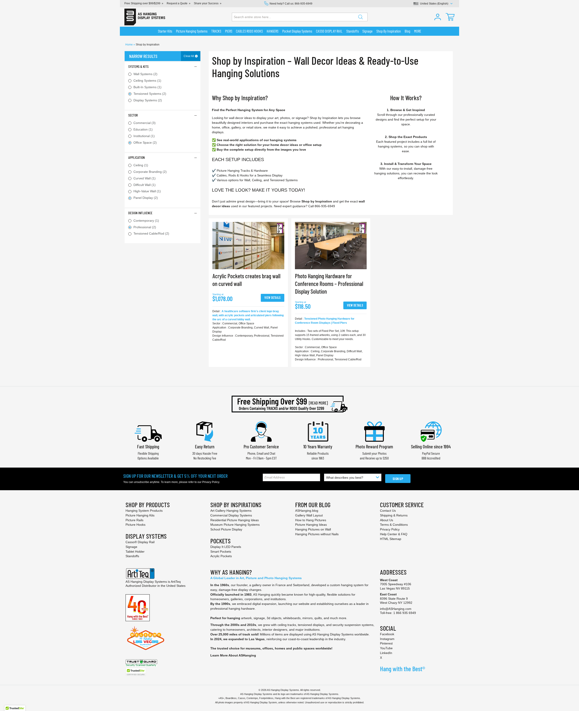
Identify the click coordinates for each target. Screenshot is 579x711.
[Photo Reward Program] (374, 431)
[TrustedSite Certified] (136, 672)
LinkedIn (386, 653)
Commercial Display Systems (231, 515)
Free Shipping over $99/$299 (142, 3)
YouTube (386, 648)
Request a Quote (177, 3)
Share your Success (206, 3)
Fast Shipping (148, 446)
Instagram (387, 639)
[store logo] (144, 17)
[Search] (360, 17)
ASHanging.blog (306, 510)
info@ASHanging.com (395, 609)
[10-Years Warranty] (317, 431)
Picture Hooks (135, 524)
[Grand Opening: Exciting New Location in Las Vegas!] (146, 638)
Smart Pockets (220, 551)
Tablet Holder (135, 551)
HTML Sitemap (390, 539)
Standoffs (132, 556)
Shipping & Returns (394, 515)
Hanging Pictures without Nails (317, 534)
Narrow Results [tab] (143, 56)
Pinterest (386, 643)
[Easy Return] (204, 431)
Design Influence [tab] (140, 213)
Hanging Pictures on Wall (313, 529)
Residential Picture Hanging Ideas (234, 520)
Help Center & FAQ (393, 534)
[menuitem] (165, 31)
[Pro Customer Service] (261, 431)
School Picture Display (226, 529)
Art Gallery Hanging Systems (231, 510)
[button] (437, 17)
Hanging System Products (144, 510)
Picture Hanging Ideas (311, 524)
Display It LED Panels (225, 547)
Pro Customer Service (261, 446)
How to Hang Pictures (310, 520)
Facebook (387, 634)
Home (129, 44)
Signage (131, 547)
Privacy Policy (210, 482)
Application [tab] (136, 157)
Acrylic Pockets (221, 556)
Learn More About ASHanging (233, 655)
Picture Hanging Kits (140, 515)
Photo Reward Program (374, 446)
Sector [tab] (133, 115)
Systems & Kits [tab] (138, 66)
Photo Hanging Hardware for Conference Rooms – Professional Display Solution (329, 283)
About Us (386, 520)
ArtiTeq (176, 581)
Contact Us (388, 510)
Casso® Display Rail (140, 542)
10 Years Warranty (317, 446)
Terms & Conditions (394, 524)
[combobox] (299, 17)
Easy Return (204, 446)
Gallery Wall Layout (309, 515)
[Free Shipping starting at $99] (289, 404)
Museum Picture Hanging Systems (235, 524)
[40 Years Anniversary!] (138, 607)
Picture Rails (134, 520)
